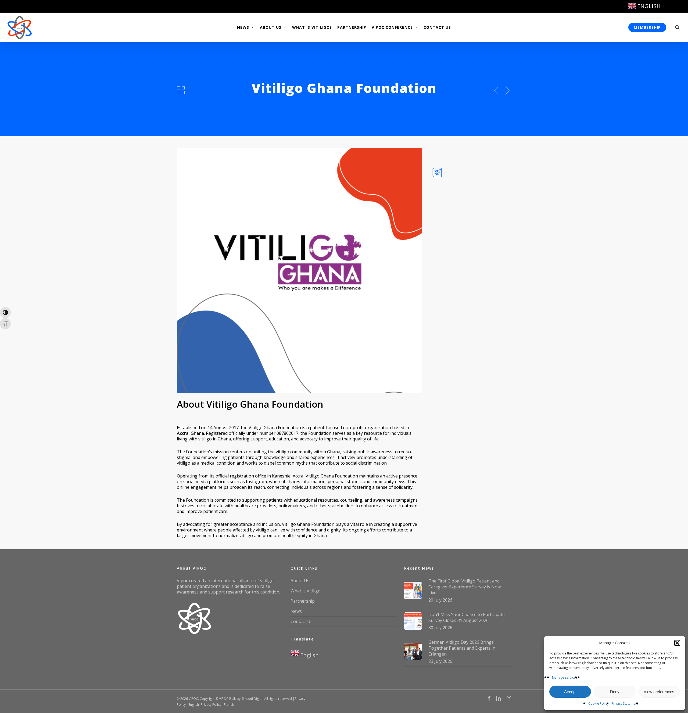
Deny (614, 691)
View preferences (659, 691)
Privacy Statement (624, 703)
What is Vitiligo (306, 591)
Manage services (564, 677)
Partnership (303, 601)
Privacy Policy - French (217, 704)
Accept (570, 691)
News (296, 611)
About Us (300, 581)
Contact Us (302, 621)
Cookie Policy (598, 703)
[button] (677, 643)
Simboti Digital (252, 698)
